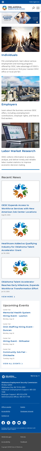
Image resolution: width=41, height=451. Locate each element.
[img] (20, 39)
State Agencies (34, 2)
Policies (23, 437)
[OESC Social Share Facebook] (3, 422)
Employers (9, 104)
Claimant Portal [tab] (16, 20)
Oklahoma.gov (6, 437)
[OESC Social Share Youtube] (19, 422)
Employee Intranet (26, 411)
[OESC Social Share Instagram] (24, 422)
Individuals (9, 55)
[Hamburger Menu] (38, 8)
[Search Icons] (33, 8)
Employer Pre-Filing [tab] (22, 20)
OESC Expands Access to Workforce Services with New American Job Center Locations (19, 208)
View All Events (12, 364)
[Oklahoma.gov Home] (2, 2)
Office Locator (6, 407)
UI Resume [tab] (13, 20)
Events (22, 407)
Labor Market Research (18, 151)
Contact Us (5, 416)
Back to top (34, 375)
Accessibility (5, 411)
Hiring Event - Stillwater (16, 341)
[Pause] (37, 22)
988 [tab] (25, 20)
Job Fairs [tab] (28, 20)
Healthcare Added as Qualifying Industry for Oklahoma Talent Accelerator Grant (19, 246)
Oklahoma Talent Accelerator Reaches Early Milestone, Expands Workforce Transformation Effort (20, 285)
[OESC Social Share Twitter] (8, 422)
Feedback (23, 442)
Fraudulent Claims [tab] (19, 20)
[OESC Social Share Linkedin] (14, 422)
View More (7, 297)
